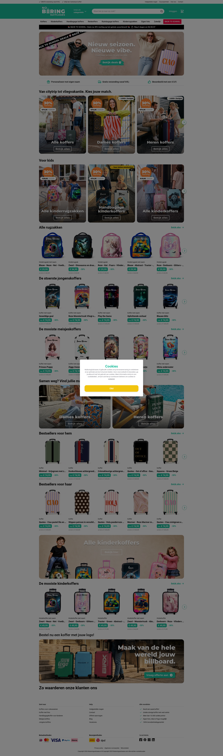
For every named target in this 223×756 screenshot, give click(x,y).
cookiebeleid (92, 377)
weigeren (111, 379)
